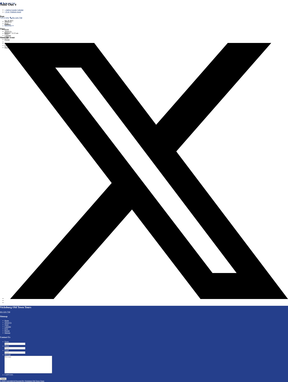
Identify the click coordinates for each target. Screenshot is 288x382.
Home (6, 29)
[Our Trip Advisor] (12, 312)
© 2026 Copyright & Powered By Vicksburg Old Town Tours (22, 381)
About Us (7, 22)
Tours (6, 24)
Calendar (7, 36)
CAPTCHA (8, 375)
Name (6, 342)
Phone (6, 346)
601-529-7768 (10, 3)
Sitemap (7, 333)
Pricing (7, 40)
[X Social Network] (146, 298)
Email (6, 350)
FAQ (6, 38)
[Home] (1, 3)
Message (7, 355)
